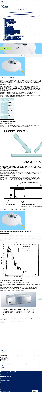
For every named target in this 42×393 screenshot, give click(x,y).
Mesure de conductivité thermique (12, 31)
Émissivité (7, 21)
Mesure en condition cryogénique (12, 33)
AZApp (10, 391)
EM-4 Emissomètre (8, 26)
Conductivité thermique (10, 22)
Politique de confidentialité (5, 380)
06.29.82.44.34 (3, 359)
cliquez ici (2, 322)
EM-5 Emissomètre (8, 27)
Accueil (4, 18)
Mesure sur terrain (9, 34)
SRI (5, 24)
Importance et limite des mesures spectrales (14, 36)
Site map (1, 387)
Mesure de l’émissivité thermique (12, 37)
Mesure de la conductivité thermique (12, 38)
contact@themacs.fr (5, 360)
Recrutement (6, 40)
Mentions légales (3, 384)
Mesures (5, 19)
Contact (5, 41)
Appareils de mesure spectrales (11, 32)
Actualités (5, 39)
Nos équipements (6, 30)
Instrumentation (6, 25)
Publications (6, 35)
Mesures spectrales (9, 23)
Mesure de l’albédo (9, 20)
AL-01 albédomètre (9, 28)
